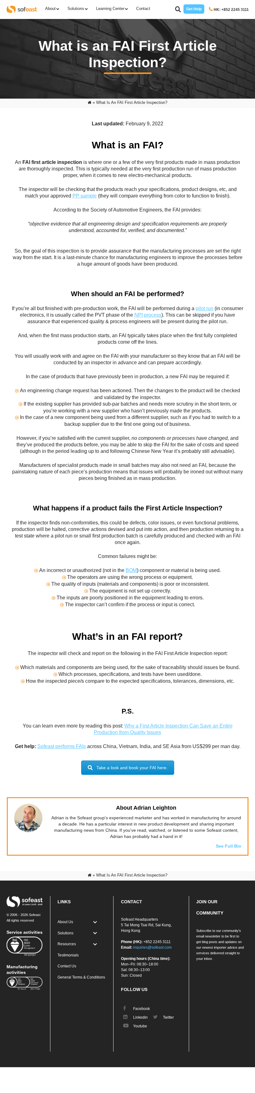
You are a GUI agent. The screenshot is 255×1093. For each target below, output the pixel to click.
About (50, 8)
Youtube (139, 1026)
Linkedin (140, 1017)
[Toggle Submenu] (95, 922)
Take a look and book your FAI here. (132, 767)
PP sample (84, 195)
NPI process (147, 315)
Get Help (194, 9)
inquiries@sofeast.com (152, 947)
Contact (143, 8)
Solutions (75, 8)
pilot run (204, 308)
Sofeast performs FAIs (61, 746)
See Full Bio (228, 846)
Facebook (141, 1009)
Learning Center (110, 8)
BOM (131, 570)
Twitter (168, 1017)
